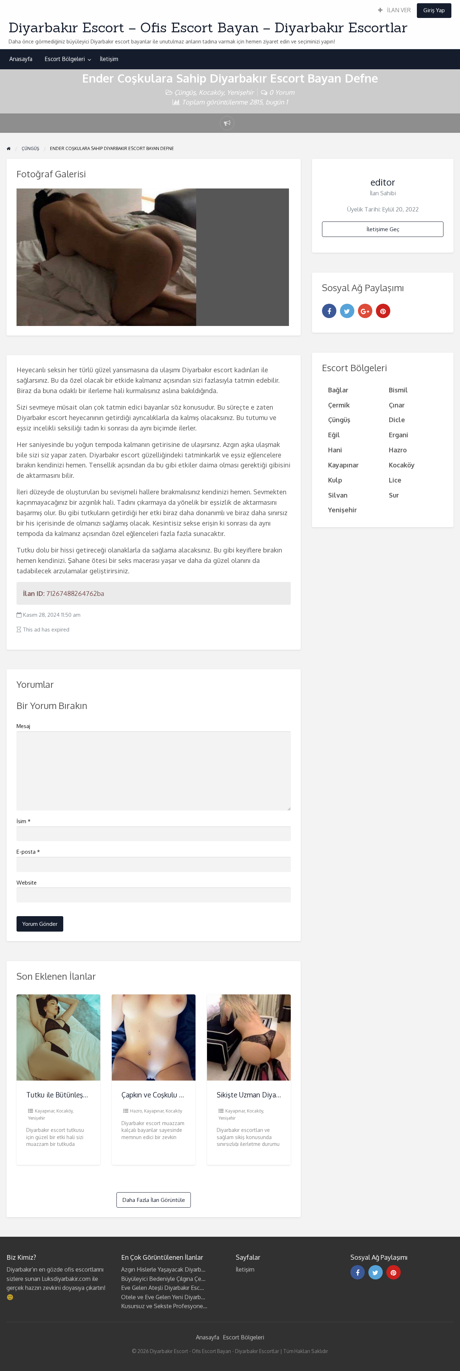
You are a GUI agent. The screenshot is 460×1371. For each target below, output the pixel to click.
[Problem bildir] (227, 123)
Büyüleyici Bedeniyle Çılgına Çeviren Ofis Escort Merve (191, 1278)
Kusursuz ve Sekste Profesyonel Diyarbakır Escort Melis (192, 1306)
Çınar (397, 405)
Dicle (397, 419)
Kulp (335, 480)
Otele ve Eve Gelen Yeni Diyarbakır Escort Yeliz (181, 1297)
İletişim (109, 58)
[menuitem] (394, 10)
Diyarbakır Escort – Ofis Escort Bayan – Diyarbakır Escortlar (208, 27)
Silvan (338, 495)
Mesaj (23, 726)
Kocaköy (211, 92)
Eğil (334, 434)
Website (27, 882)
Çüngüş (185, 92)
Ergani (398, 434)
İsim (24, 821)
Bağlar (338, 390)
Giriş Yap (434, 10)
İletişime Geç (383, 229)
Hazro (136, 1111)
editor (383, 182)
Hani (335, 450)
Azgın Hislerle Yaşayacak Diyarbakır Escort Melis (182, 1269)
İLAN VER (398, 10)
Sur (394, 495)
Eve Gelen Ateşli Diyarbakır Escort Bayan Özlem (182, 1287)
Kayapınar (44, 1111)
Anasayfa (20, 58)
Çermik (339, 405)
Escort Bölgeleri (65, 58)
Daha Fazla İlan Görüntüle (153, 1199)
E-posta (28, 851)
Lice (395, 480)
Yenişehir (240, 92)
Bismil (398, 390)
